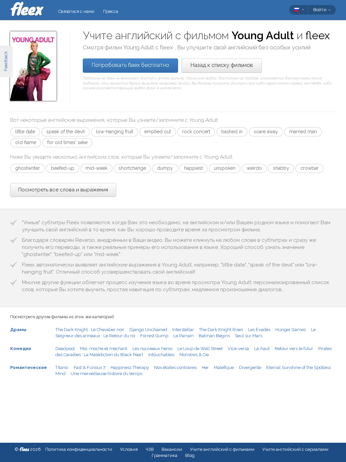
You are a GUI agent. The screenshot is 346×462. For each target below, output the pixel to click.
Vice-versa (238, 348)
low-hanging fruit (114, 131)
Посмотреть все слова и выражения (63, 190)
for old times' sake (67, 142)
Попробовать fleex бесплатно (130, 65)
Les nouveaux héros (152, 348)
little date (25, 131)
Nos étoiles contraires (175, 367)
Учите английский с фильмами (222, 449)
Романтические (28, 367)
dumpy (165, 168)
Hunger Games (290, 329)
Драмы (18, 329)
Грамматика (164, 455)
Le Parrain (183, 335)
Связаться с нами (76, 11)
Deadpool (65, 348)
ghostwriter (27, 168)
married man (303, 131)
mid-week (96, 168)
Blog (190, 455)
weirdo (254, 168)
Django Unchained (148, 329)
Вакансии (172, 449)
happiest (193, 168)
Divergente (250, 367)
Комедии (20, 348)
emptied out (157, 131)
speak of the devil (65, 131)
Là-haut (262, 348)
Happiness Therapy (129, 367)
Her (205, 367)
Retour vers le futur (294, 348)
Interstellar (183, 329)
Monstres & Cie (194, 354)
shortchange (132, 168)
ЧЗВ (150, 449)
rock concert (196, 131)
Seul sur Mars (248, 335)
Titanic (62, 367)
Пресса (110, 11)
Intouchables (161, 354)
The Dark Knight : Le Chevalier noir (89, 329)
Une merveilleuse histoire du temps (106, 373)
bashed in (232, 131)
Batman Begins (214, 335)
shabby (281, 168)
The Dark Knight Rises (221, 329)
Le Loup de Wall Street (200, 348)
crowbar (309, 168)
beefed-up (62, 168)
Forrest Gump (154, 335)
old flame (25, 142)
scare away (266, 131)
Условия (129, 449)
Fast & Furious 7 (89, 367)
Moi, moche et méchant (103, 348)
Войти (320, 9)
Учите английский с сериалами (295, 449)
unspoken (225, 168)
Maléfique (224, 367)
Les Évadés (259, 329)
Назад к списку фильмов (221, 65)
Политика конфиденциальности (78, 449)
